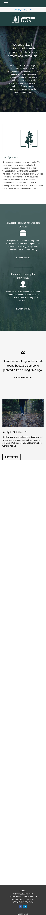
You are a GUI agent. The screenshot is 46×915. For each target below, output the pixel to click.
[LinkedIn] (25, 906)
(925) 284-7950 (26, 894)
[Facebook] (20, 906)
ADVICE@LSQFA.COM (23, 902)
